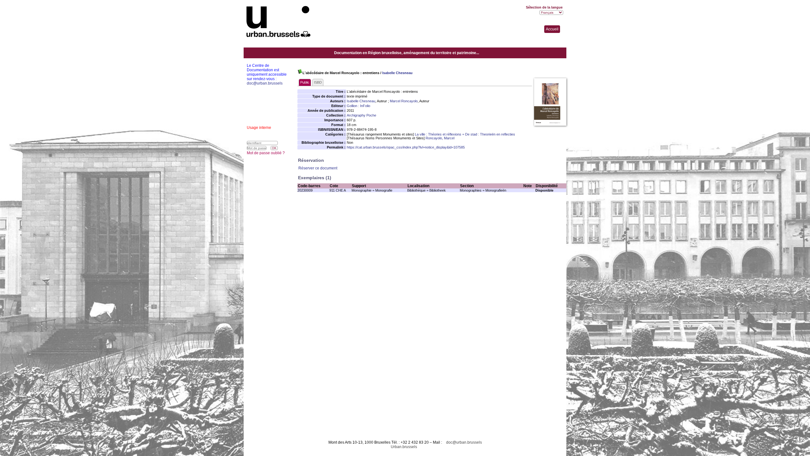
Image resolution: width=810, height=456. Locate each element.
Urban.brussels (404, 447)
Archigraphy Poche (361, 115)
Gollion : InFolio (358, 106)
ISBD (318, 82)
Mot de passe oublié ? (266, 153)
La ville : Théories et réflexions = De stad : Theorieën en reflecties (465, 134)
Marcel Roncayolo (404, 101)
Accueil (552, 29)
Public (304, 82)
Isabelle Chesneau (397, 73)
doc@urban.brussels (464, 442)
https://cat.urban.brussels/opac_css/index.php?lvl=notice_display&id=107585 (406, 147)
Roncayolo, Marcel (440, 138)
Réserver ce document (317, 168)
